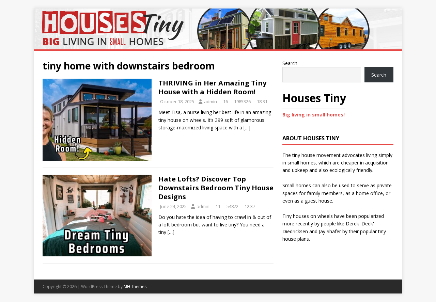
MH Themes (135, 286)
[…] (247, 127)
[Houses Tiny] (218, 45)
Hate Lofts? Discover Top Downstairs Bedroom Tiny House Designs (216, 187)
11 (218, 206)
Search (289, 63)
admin (210, 101)
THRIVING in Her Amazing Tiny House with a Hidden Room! (212, 87)
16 (225, 101)
